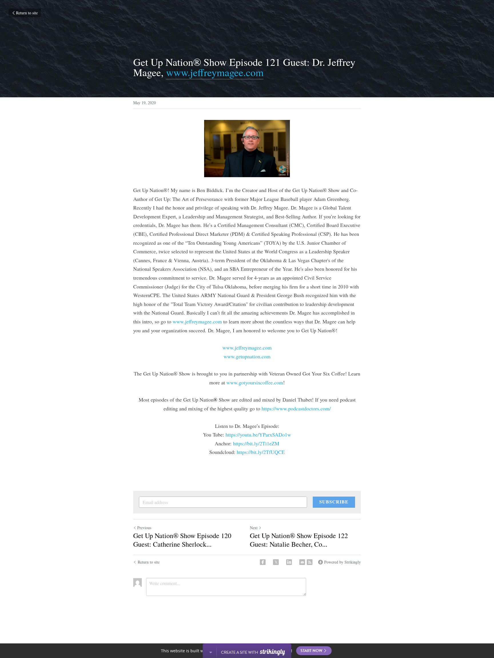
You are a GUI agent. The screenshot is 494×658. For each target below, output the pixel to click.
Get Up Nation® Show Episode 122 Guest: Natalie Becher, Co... (299, 539)
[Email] (302, 562)
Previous (144, 527)
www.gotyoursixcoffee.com (254, 382)
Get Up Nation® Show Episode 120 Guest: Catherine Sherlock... (182, 539)
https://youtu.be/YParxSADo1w (258, 434)
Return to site (27, 12)
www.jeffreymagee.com (215, 72)
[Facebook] (263, 562)
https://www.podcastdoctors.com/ (296, 408)
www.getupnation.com (247, 356)
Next (254, 527)
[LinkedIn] (289, 562)
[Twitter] (276, 562)
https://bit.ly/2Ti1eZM (256, 443)
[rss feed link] (309, 562)
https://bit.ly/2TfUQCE (261, 451)
